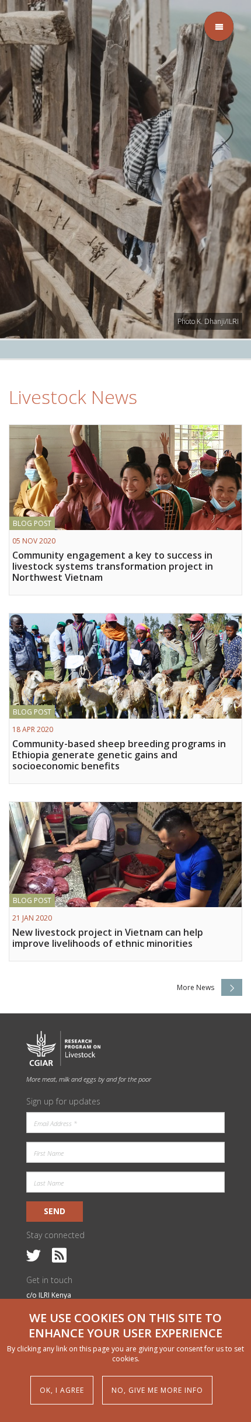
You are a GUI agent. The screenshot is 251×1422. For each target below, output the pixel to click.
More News (195, 987)
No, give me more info (157, 1390)
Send (54, 1211)
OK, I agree (62, 1390)
